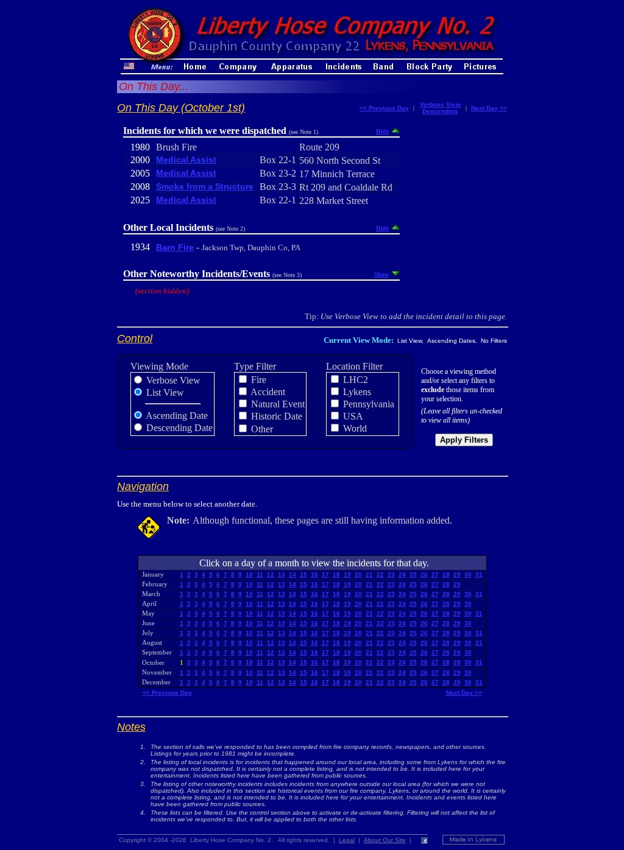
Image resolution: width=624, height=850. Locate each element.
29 (457, 574)
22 (380, 574)
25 (413, 574)
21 (369, 574)
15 (303, 574)
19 (347, 574)
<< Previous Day (384, 108)
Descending (440, 111)
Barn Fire (175, 247)
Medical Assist (186, 159)
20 (358, 574)
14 (292, 574)
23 (391, 574)
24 (402, 574)
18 (336, 574)
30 (468, 574)
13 (281, 574)
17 (325, 574)
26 (424, 574)
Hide (382, 131)
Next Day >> (489, 108)
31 (479, 574)
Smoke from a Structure (205, 186)
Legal (347, 840)
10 (249, 574)
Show (381, 274)
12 (270, 574)
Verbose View (440, 104)
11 (260, 574)
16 (314, 574)
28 (446, 574)
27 (435, 574)
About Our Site (385, 840)
